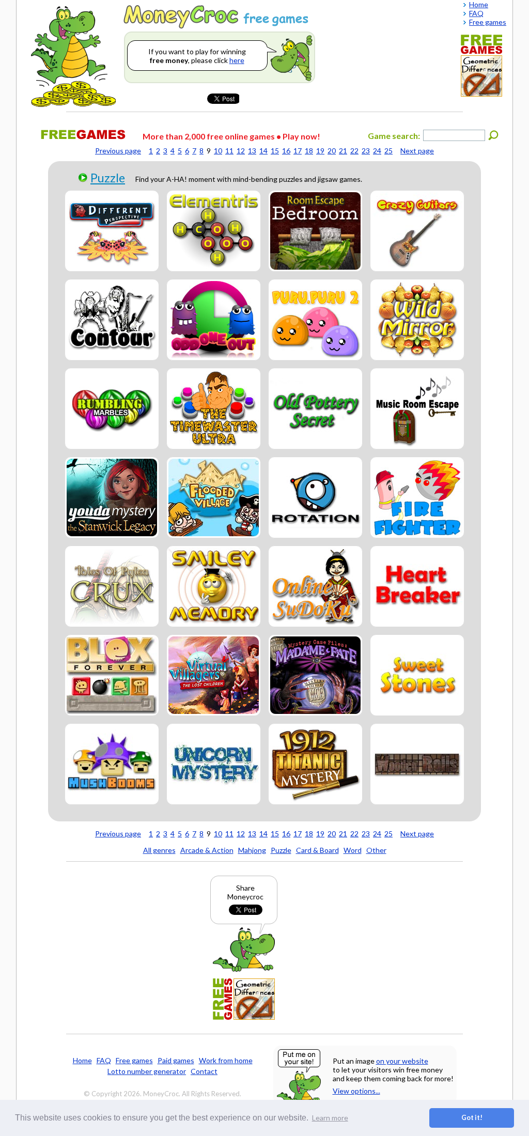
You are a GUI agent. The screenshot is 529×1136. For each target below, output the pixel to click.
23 (366, 150)
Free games (134, 1060)
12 (241, 150)
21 (343, 150)
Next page (417, 150)
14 (263, 150)
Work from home (226, 1060)
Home (82, 1060)
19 (320, 150)
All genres (159, 850)
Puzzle (107, 177)
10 (218, 150)
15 (275, 150)
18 (309, 150)
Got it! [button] (472, 1118)
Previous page (118, 150)
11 (229, 150)
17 (297, 150)
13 (252, 150)
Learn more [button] (330, 1117)
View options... (356, 1090)
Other (376, 850)
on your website (402, 1060)
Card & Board (317, 850)
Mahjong (252, 850)
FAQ (104, 1060)
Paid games (176, 1060)
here (236, 60)
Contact (204, 1071)
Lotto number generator (146, 1071)
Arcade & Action (207, 850)
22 (354, 150)
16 (286, 150)
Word (353, 850)
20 (332, 150)
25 (388, 150)
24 (377, 150)
